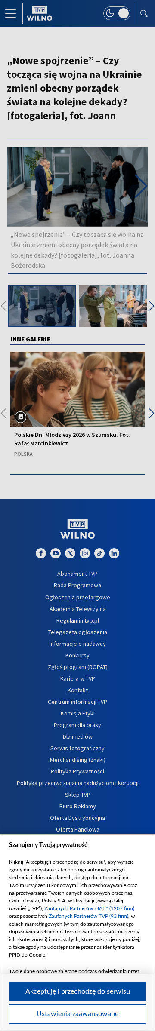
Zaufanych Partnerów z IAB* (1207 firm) (89, 908)
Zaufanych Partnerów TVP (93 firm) (88, 916)
